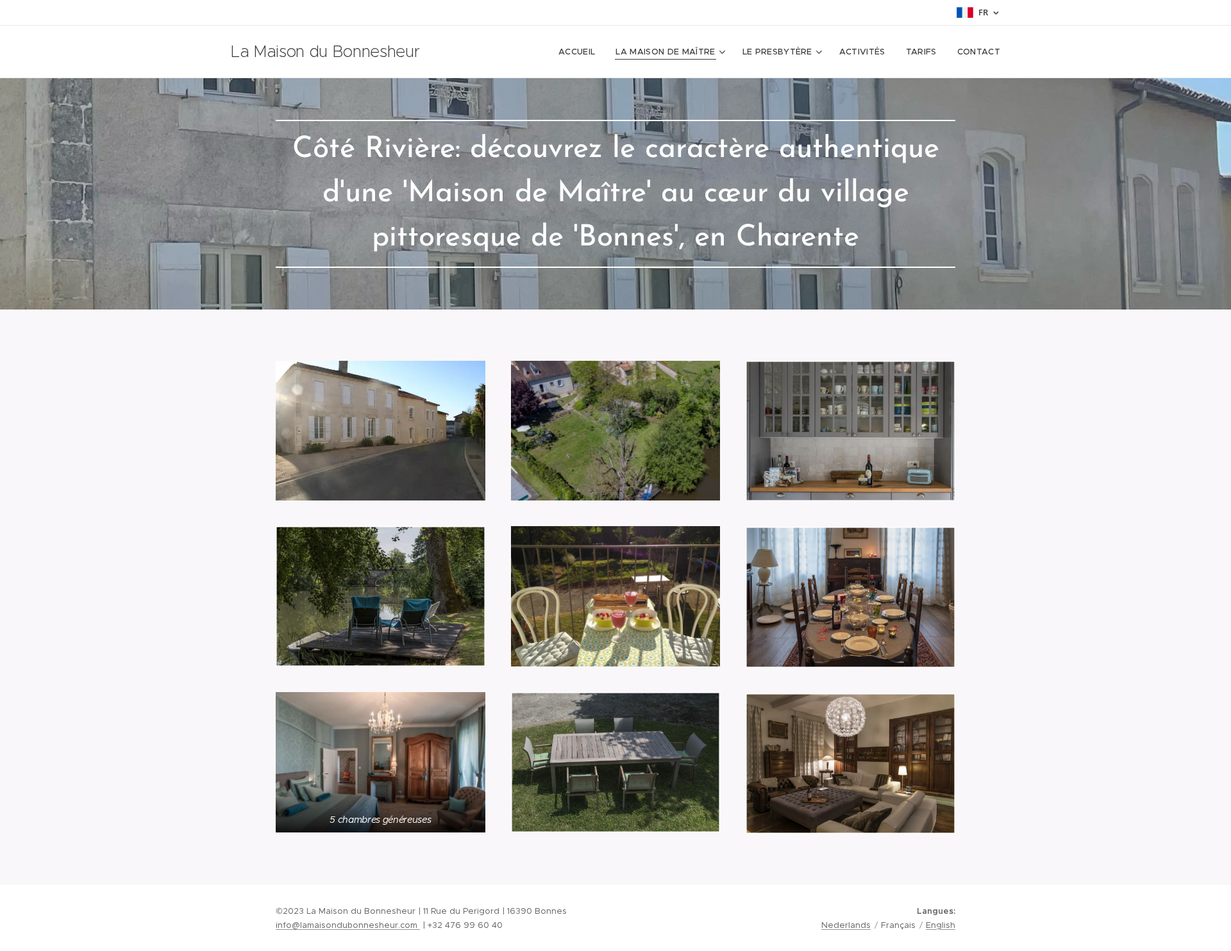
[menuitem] (580, 52)
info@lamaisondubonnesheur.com (348, 925)
